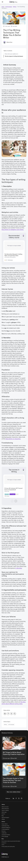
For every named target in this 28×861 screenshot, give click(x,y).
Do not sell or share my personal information (11, 841)
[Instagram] (22, 798)
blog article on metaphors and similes (13, 229)
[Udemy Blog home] (5, 854)
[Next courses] (16, 501)
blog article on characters (13, 439)
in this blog (18, 568)
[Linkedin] (13, 798)
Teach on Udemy (5, 810)
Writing (14, 6)
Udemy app (4, 812)
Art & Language (8, 6)
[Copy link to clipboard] (14, 713)
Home (3, 6)
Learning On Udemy (6, 834)
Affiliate (3, 819)
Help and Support (5, 817)
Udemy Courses (5, 806)
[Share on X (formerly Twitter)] (11, 713)
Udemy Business (5, 808)
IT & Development (5, 829)
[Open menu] (2, 2)
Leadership (4, 832)
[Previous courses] (12, 501)
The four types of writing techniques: (14, 56)
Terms (3, 844)
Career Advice (5, 824)
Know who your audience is (11, 54)
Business (4, 831)
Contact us (4, 842)
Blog (3, 815)
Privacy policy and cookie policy (8, 846)
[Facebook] (16, 798)
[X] (19, 798)
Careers (3, 813)
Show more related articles (13, 792)
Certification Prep (5, 825)
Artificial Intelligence (6, 827)
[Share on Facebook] (8, 713)
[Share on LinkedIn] (5, 713)
